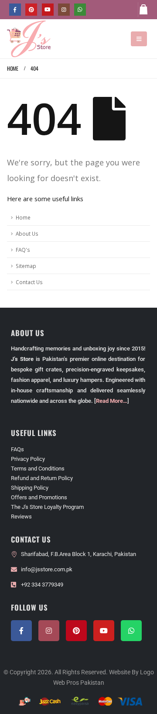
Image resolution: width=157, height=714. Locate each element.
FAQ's (23, 249)
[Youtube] (48, 9)
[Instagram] (64, 9)
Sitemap (26, 265)
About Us (27, 233)
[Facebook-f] (21, 630)
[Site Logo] (29, 39)
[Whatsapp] (131, 630)
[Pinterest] (31, 9)
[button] (139, 38)
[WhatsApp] (80, 9)
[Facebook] (15, 9)
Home (23, 217)
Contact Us (29, 281)
